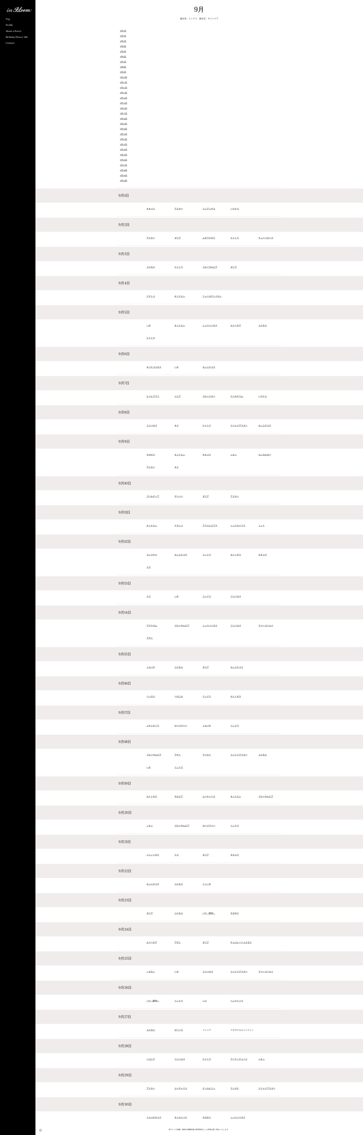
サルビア (178, 796)
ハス (204, 1001)
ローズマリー (180, 726)
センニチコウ (208, 367)
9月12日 (123, 88)
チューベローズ (265, 238)
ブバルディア (152, 496)
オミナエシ (179, 296)
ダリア (177, 238)
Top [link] (8, 19)
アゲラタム (151, 625)
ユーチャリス (208, 796)
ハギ (148, 325)
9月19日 (123, 124)
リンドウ (206, 555)
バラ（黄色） (208, 913)
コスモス (150, 267)
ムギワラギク (208, 238)
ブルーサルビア (209, 267)
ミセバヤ (150, 667)
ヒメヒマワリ (152, 396)
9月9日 (123, 72)
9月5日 (123, 51)
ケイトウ (234, 238)
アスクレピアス (209, 525)
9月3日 (123, 41)
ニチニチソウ (152, 726)
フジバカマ (151, 425)
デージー (178, 496)
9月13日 (123, 93)
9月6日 (123, 57)
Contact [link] (10, 43)
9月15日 (123, 103)
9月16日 (123, 108)
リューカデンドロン (212, 296)
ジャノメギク (152, 855)
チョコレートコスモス (241, 942)
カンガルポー (264, 455)
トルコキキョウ (153, 1117)
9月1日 (123, 31)
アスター (178, 209)
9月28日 (123, 170)
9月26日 (123, 160)
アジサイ (206, 755)
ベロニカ (178, 696)
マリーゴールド (265, 625)
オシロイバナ (180, 1117)
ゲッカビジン (208, 1088)
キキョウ (150, 209)
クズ (148, 567)
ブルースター (208, 396)
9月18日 (123, 119)
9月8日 (123, 67)
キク (176, 425)
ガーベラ (178, 1030)
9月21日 (123, 134)
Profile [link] (9, 25)
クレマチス (151, 555)
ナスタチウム (236, 396)
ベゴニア (150, 1059)
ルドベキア (235, 325)
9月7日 (123, 62)
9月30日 (123, 181)
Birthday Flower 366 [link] (17, 37)
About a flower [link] (14, 31)
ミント (261, 525)
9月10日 (123, 77)
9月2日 (123, 36)
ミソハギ (206, 884)
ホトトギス (235, 555)
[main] (199, 9)
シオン (233, 455)
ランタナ (234, 1088)
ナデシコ (150, 296)
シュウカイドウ (237, 525)
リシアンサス (208, 209)
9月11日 (123, 82)
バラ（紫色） (152, 1001)
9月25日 (123, 155)
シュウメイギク (209, 325)
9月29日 (123, 175)
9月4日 (123, 46)
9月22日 (123, 139)
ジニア (177, 396)
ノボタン (150, 971)
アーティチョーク (238, 1059)
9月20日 (123, 129)
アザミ (149, 638)
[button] (359, 4)
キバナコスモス (153, 367)
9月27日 (123, 165)
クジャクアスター (238, 425)
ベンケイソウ (236, 1001)
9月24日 (123, 149)
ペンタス (150, 696)
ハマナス (234, 209)
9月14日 (123, 98)
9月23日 (123, 144)
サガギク (150, 455)
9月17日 (123, 113)
